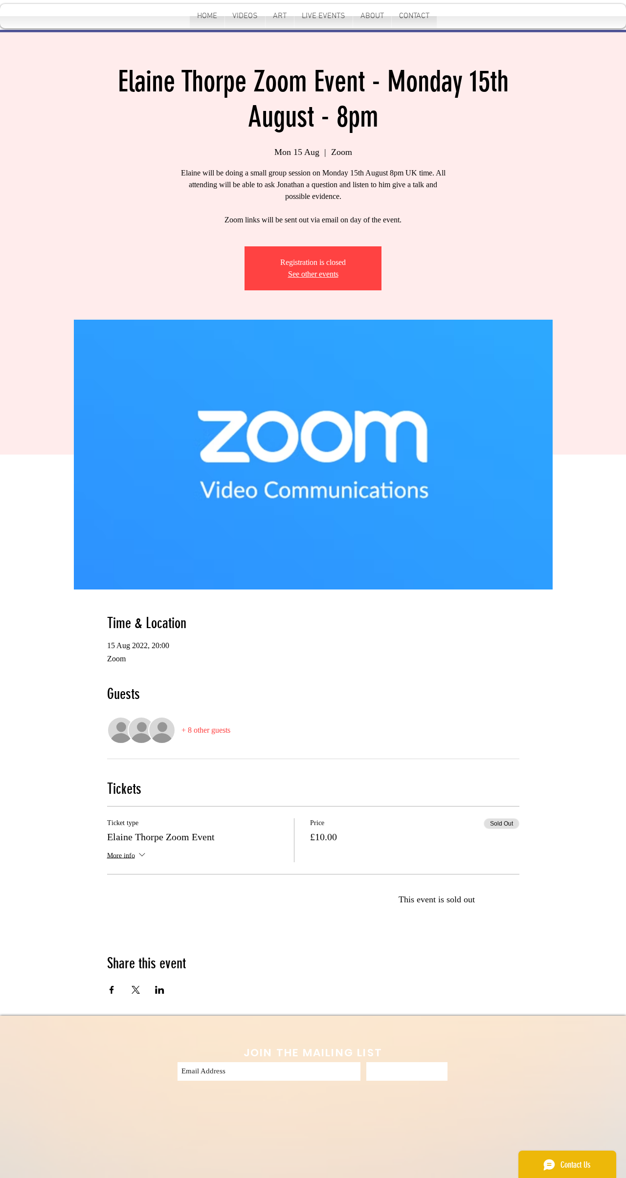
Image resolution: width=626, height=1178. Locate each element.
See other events (313, 274)
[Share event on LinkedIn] (159, 990)
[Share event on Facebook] (111, 990)
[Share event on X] (135, 990)
